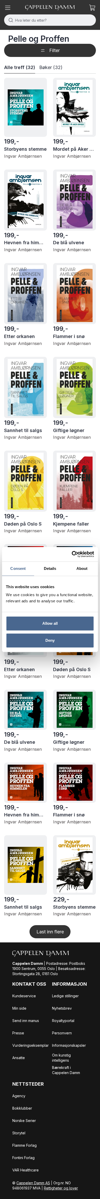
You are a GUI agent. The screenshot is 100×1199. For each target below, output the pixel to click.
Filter (54, 50)
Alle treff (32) (19, 67)
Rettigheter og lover (61, 1188)
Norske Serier (24, 1120)
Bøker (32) (51, 67)
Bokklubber (22, 1108)
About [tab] (82, 568)
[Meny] (7, 7)
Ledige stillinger (65, 996)
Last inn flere (50, 931)
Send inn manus (25, 1020)
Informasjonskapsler (69, 1045)
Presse (18, 1033)
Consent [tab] (18, 568)
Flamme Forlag (24, 1145)
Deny (50, 640)
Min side (19, 1008)
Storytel (18, 1133)
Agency (18, 1096)
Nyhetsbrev (62, 1008)
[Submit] (9, 20)
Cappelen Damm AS (33, 1183)
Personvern (62, 1033)
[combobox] (50, 20)
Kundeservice (24, 996)
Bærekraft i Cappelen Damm (66, 1070)
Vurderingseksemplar (30, 1045)
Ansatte (18, 1058)
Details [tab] (50, 568)
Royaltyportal (63, 1020)
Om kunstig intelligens (61, 1057)
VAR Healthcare (25, 1170)
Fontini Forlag (23, 1157)
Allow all (50, 623)
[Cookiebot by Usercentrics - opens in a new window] (72, 554)
